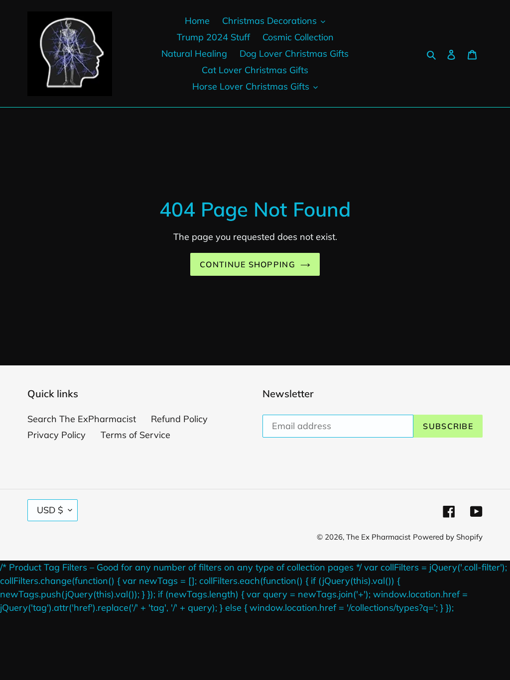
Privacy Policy (56, 435)
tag (40, 607)
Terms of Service (135, 435)
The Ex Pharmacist (378, 537)
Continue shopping (247, 264)
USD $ (50, 510)
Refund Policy (179, 419)
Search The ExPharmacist (81, 419)
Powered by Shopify (448, 537)
